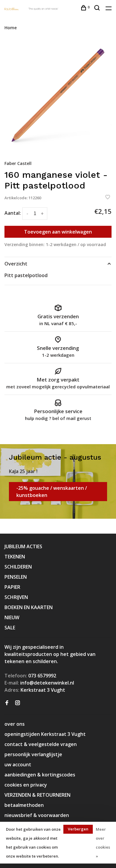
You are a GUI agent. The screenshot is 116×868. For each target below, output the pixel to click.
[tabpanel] (58, 95)
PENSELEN (15, 577)
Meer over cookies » (103, 843)
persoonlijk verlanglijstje (33, 754)
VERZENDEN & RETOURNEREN (37, 795)
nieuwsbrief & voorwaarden (36, 815)
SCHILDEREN (18, 566)
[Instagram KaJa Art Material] (17, 703)
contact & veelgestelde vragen (40, 744)
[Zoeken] (97, 8)
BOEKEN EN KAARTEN (28, 607)
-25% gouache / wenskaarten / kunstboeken (51, 491)
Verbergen (78, 829)
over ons (14, 724)
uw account (17, 764)
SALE (9, 627)
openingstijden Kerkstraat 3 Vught (45, 734)
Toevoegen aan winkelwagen (58, 231)
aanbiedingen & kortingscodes (39, 774)
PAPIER (12, 587)
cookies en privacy (25, 784)
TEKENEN (14, 556)
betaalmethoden (24, 805)
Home (10, 27)
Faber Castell (18, 163)
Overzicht (15, 263)
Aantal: (12, 213)
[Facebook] (6, 703)
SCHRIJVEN (16, 597)
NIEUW (11, 617)
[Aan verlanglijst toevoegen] (107, 197)
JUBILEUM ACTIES (23, 546)
